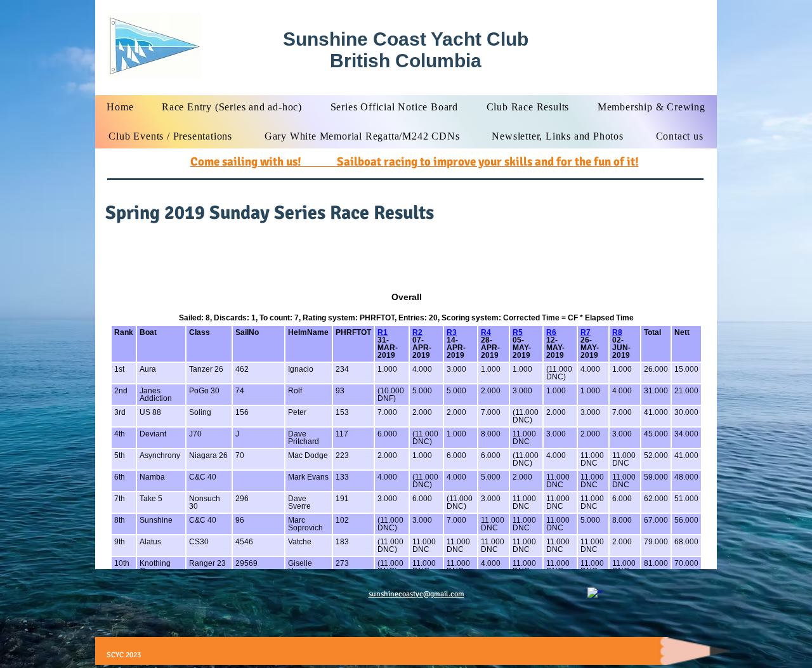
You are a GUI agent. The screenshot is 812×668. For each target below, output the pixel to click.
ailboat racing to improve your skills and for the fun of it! (491, 161)
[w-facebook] (595, 595)
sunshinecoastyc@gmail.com (416, 594)
